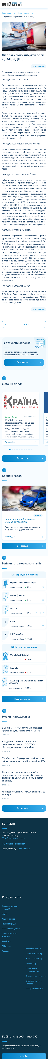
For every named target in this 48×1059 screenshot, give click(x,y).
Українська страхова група (23, 583)
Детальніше (22, 362)
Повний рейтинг (22, 699)
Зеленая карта (32, 964)
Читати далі (10, 537)
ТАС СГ (13, 608)
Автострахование (33, 949)
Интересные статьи (34, 989)
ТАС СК (14, 668)
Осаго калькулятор (34, 954)
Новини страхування (11, 929)
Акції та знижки (8, 919)
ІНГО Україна (16, 634)
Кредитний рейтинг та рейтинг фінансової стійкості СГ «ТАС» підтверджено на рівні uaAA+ (19, 744)
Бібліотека (6, 946)
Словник (5, 951)
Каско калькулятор (34, 959)
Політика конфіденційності (13, 844)
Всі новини (22, 808)
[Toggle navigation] (43, 4)
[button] (10, 449)
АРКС (13, 621)
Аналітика (6, 941)
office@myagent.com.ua (15, 838)
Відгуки (5, 914)
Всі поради (22, 546)
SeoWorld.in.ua (24, 849)
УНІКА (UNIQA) (17, 595)
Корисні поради (9, 924)
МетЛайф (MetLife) (19, 655)
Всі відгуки (22, 458)
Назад (26, 324)
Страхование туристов (35, 976)
